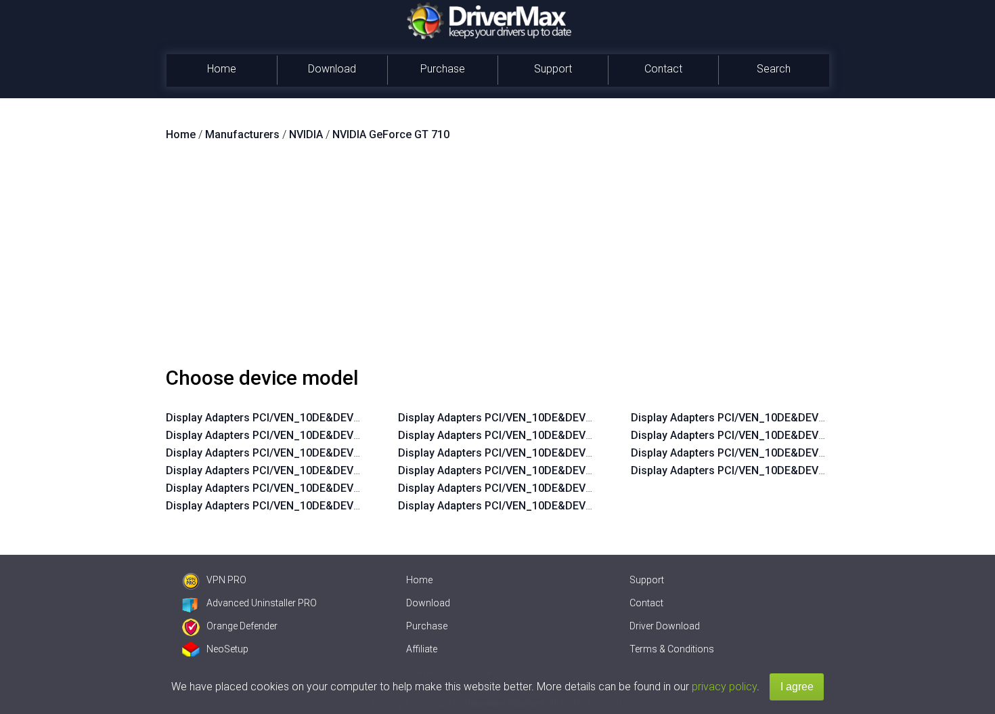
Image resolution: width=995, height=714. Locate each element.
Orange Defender (242, 626)
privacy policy (724, 686)
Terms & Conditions (671, 649)
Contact (663, 68)
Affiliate (421, 649)
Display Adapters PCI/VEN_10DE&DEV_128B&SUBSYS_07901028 (559, 488)
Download (332, 68)
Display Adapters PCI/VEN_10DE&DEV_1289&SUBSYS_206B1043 (792, 470)
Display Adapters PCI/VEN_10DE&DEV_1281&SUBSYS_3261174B (559, 470)
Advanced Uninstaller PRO (261, 603)
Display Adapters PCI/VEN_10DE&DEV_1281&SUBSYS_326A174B (559, 417)
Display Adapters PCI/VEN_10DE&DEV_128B (275, 488)
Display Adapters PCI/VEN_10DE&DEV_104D (275, 505)
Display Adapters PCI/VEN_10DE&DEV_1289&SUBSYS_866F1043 (791, 417)
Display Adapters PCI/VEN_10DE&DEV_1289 (275, 470)
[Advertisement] (497, 259)
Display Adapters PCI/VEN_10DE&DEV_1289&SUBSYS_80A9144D (560, 435)
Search (774, 68)
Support (553, 68)
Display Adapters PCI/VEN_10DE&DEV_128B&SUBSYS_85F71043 (792, 452)
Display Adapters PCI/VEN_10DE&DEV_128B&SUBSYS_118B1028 (559, 505)
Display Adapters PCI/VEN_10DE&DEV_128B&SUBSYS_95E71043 (792, 435)
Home (221, 68)
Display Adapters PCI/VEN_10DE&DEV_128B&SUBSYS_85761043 (559, 452)
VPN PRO (226, 580)
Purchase (442, 68)
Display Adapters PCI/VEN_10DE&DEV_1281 (275, 417)
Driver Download (664, 626)
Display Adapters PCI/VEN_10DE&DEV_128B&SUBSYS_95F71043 (327, 452)
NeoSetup (227, 649)
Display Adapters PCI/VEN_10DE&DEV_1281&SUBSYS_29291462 (326, 435)
